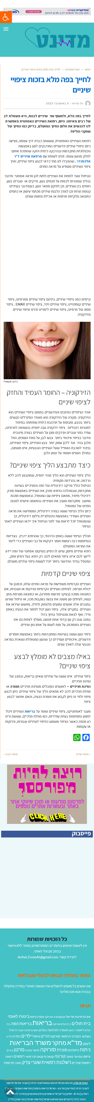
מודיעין (70, 1088)
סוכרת (62, 1049)
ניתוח (85, 1049)
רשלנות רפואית (56, 1062)
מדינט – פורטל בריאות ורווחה (49, 1088)
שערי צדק (31, 1062)
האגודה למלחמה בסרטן (53, 1030)
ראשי (88, 69)
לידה (9, 1036)
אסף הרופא (37, 1017)
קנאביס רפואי (34, 1056)
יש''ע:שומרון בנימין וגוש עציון (43, 1093)
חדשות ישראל (34, 1099)
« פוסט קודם (83, 754)
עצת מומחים (72, 69)
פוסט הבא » (11, 754)
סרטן (19, 1049)
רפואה (9, 1056)
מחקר (59, 1042)
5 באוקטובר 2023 (57, 103)
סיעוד (36, 1050)
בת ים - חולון (73, 1093)
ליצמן (87, 1044)
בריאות (30, 711)
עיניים (10, 1050)
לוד (75, 1099)
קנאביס (49, 1056)
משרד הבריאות (30, 1042)
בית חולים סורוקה (62, 1024)
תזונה (18, 1063)
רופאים (19, 1056)
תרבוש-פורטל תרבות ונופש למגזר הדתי (52, 1083)
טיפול (36, 1036)
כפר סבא (20, 1099)
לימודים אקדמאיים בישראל (57, 1099)
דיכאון (72, 1030)
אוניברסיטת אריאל (78, 1017)
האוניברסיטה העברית (26, 1030)
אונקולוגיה (59, 1016)
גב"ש (62, 1093)
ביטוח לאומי (18, 1016)
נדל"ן (11, 1099)
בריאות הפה (21, 1023)
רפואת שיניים (81, 1063)
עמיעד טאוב (74, 1056)
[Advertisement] (47, 250)
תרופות (9, 1063)
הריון (45, 1036)
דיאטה (80, 1030)
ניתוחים (73, 1050)
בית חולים (81, 1023)
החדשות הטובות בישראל (19, 1088)
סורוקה (48, 1049)
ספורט (28, 1050)
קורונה (60, 1056)
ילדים (26, 1035)
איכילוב (49, 1016)
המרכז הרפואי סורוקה (65, 1036)
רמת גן (85, 1093)
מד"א (74, 1042)
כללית (17, 1036)
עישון (87, 1056)
